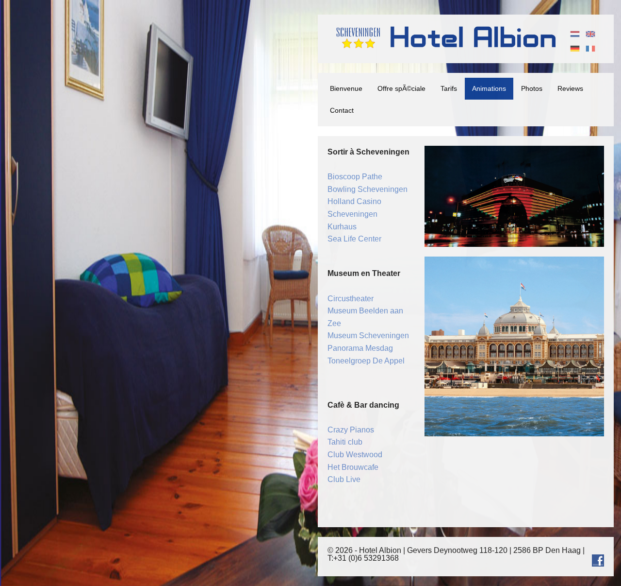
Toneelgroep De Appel (366, 361)
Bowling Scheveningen (367, 189)
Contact (342, 110)
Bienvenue (346, 88)
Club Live (343, 479)
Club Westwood (354, 454)
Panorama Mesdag (360, 348)
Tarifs (449, 88)
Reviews (570, 88)
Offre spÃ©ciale (401, 88)
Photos (531, 88)
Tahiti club (344, 442)
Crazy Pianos (350, 430)
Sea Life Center (354, 239)
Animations (489, 88)
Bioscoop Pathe (354, 176)
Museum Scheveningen (368, 335)
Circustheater (350, 298)
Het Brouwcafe (352, 467)
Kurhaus (342, 227)
